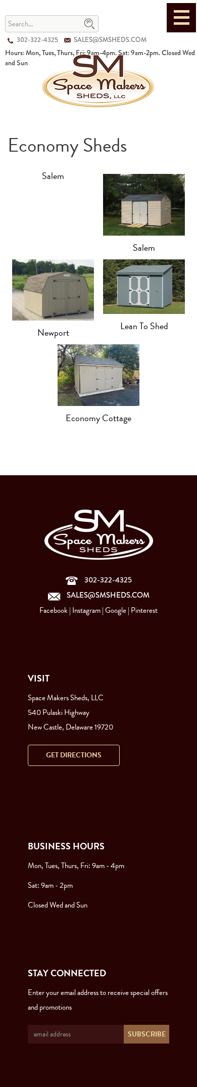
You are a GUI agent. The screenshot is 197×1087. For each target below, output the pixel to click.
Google (115, 610)
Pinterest (144, 610)
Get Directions (74, 755)
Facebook (53, 610)
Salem (53, 176)
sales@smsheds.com (110, 39)
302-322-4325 (37, 39)
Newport (53, 332)
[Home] (98, 80)
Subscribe (147, 1034)
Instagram (86, 610)
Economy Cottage (98, 418)
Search (89, 24)
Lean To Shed (144, 326)
